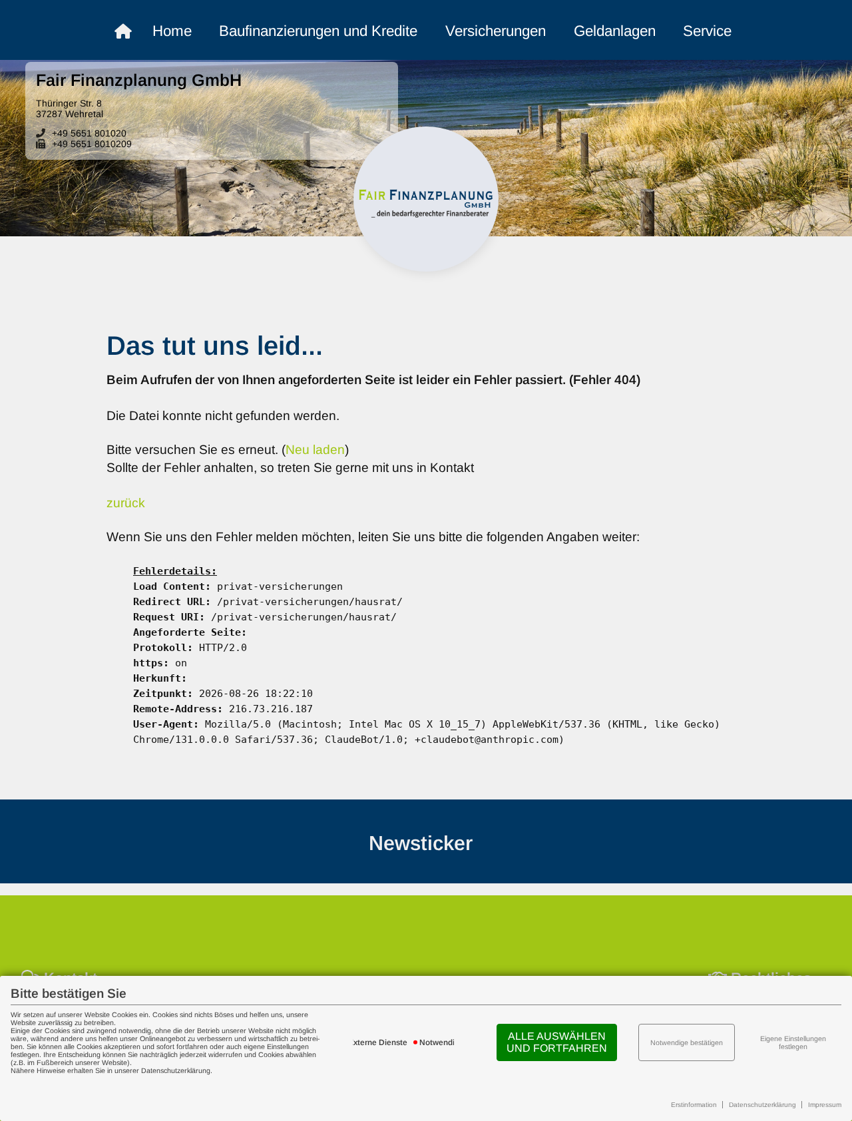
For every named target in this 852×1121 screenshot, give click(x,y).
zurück (125, 503)
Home (172, 31)
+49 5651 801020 (89, 133)
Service (707, 31)
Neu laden (315, 450)
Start (135, 31)
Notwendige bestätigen (686, 1042)
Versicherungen (495, 31)
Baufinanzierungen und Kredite (318, 31)
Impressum (824, 1104)
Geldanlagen (615, 31)
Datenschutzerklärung (762, 1104)
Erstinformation (694, 1104)
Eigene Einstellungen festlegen (793, 1042)
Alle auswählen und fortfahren (557, 1042)
